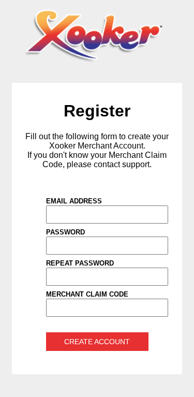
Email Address (74, 201)
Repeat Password (80, 263)
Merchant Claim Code (87, 294)
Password (65, 232)
